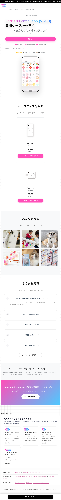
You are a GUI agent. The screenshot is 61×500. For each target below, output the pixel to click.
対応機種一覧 (25, 472)
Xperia (45, 476)
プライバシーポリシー (28, 489)
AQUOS (5, 478)
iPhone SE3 (36, 476)
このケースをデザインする (29, 156)
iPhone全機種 (18, 476)
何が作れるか (18, 472)
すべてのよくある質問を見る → (30, 355)
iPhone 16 (24, 476)
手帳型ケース (29, 483)
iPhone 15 (30, 476)
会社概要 (6, 489)
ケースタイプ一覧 (39, 472)
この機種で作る (29, 39)
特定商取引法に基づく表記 (15, 489)
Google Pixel (51, 476)
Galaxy (41, 476)
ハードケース (36, 483)
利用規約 (36, 489)
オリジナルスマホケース (51, 489)
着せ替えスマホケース (20, 483)
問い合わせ (42, 489)
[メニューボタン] (59, 5)
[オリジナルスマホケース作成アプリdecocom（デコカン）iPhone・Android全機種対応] (4, 5)
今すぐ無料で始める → (30, 396)
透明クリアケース (44, 483)
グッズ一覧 (31, 472)
